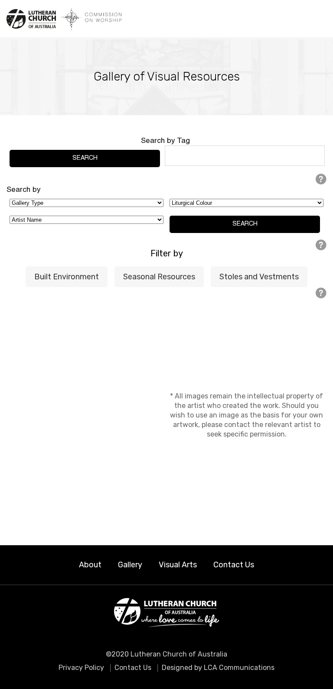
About (90, 564)
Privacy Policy (81, 667)
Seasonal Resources (159, 276)
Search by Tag (165, 141)
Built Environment (66, 276)
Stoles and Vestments (259, 276)
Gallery (130, 564)
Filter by (166, 253)
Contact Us (233, 564)
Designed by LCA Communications (218, 667)
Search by (24, 190)
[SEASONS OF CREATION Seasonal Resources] (86, 415)
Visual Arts (178, 564)
